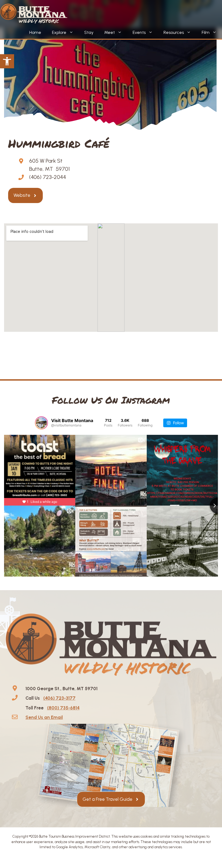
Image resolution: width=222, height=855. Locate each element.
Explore (59, 32)
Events (139, 32)
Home (35, 32)
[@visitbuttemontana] (41, 422)
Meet (109, 32)
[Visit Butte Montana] (33, 13)
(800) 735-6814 (63, 708)
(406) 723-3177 (59, 698)
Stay (88, 32)
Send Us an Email (44, 717)
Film (206, 32)
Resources (174, 32)
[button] (7, 61)
